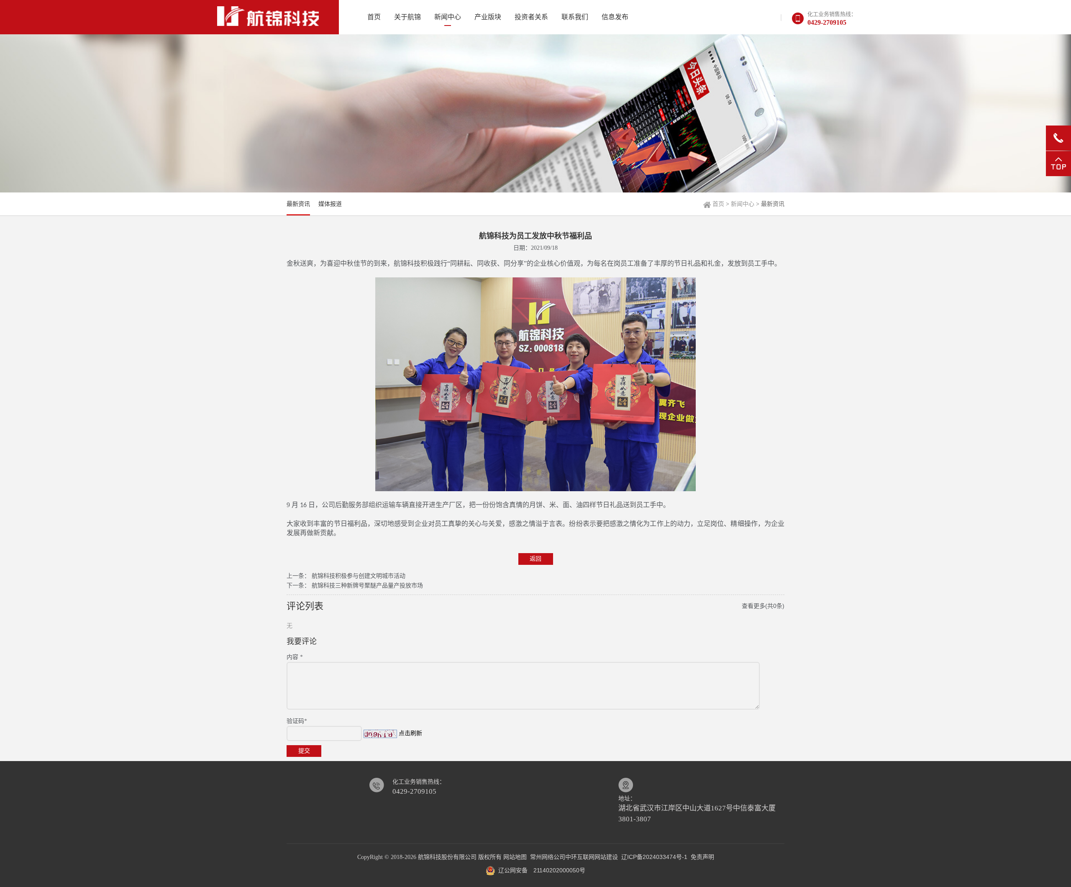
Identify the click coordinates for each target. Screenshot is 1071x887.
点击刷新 (410, 733)
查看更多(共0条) (763, 605)
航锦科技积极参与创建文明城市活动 (358, 575)
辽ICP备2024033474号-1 (654, 857)
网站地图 (515, 857)
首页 (718, 203)
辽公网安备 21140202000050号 (540, 870)
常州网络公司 (547, 857)
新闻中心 (742, 203)
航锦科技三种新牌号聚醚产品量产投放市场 (367, 585)
